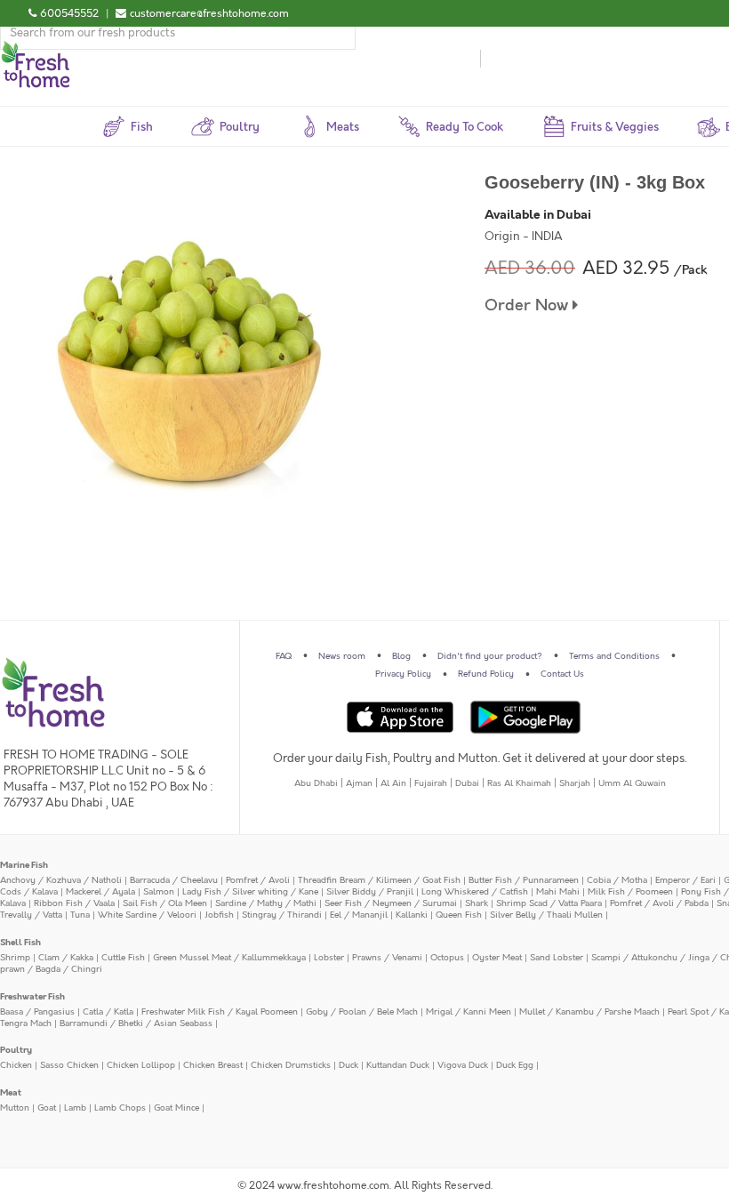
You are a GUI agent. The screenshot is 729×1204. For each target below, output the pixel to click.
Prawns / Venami (387, 957)
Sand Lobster (556, 957)
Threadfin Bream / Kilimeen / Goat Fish (379, 880)
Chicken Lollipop (141, 1065)
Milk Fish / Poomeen (630, 892)
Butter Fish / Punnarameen (524, 880)
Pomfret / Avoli (258, 880)
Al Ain (393, 783)
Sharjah (574, 783)
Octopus (447, 957)
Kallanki (412, 915)
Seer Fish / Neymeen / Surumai (390, 903)
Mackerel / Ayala (100, 892)
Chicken (16, 1065)
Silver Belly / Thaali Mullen (546, 915)
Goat (46, 1108)
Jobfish (219, 915)
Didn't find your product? (489, 656)
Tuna (80, 915)
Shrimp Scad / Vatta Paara (549, 903)
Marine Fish (24, 865)
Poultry (16, 1050)
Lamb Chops (120, 1108)
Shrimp (15, 957)
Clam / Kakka (65, 957)
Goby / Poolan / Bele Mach (362, 1012)
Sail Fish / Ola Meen (165, 903)
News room (341, 656)
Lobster (329, 957)
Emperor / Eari (685, 880)
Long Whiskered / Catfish (474, 892)
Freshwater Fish (32, 997)
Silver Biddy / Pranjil (369, 892)
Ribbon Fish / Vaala (74, 903)
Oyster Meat (497, 957)
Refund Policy (486, 674)
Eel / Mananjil (359, 915)
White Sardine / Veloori (147, 915)
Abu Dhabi (316, 783)
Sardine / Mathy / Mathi (265, 903)
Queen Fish (459, 915)
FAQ (284, 656)
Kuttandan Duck (397, 1065)
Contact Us (562, 674)
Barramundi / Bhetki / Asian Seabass (136, 1023)
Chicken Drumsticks (291, 1065)
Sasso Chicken (69, 1065)
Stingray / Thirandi (282, 915)
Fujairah (430, 783)
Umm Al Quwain (632, 783)
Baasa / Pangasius (37, 1012)
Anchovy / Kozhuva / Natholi (61, 880)
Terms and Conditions (614, 656)
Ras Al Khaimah (519, 783)
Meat (10, 1093)
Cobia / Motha (617, 880)
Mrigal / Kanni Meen (468, 1012)
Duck (348, 1065)
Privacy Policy (403, 674)
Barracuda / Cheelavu (174, 880)
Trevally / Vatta (31, 915)
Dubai (467, 783)
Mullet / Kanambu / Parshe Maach (589, 1012)
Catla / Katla (108, 1012)
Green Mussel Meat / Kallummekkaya (229, 957)
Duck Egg (514, 1065)
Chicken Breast (213, 1065)
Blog (401, 656)
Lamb (75, 1108)
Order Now (529, 305)
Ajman (359, 783)
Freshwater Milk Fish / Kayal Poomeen (219, 1012)
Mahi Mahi (558, 892)
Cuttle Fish (123, 957)
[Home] (35, 48)
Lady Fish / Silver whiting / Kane (250, 892)
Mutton (14, 1108)
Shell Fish (20, 942)
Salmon (158, 892)
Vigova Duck (462, 1065)
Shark (476, 903)
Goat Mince (176, 1108)
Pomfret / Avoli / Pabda (659, 903)
